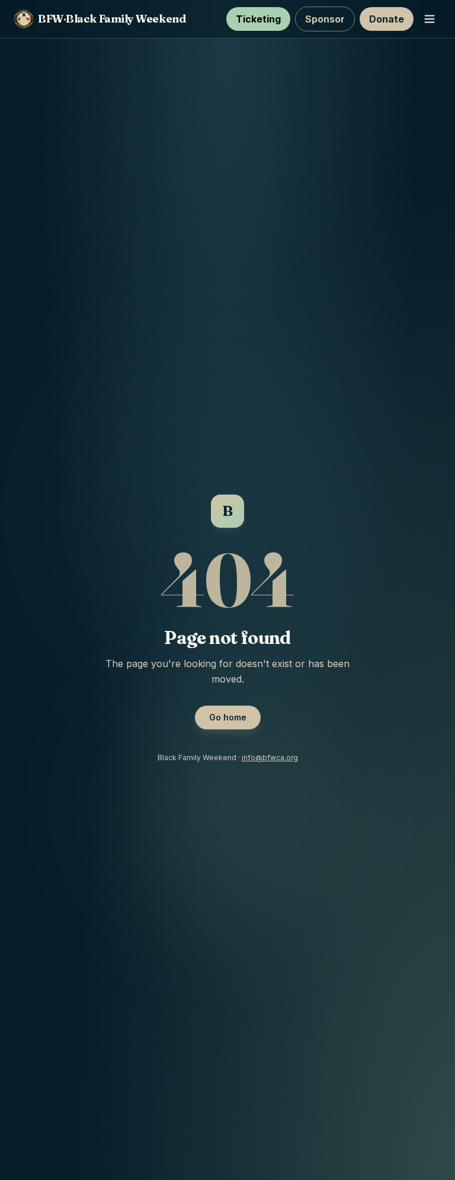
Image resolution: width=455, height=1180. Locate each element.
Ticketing (258, 19)
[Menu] (429, 19)
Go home (227, 717)
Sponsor (325, 19)
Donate (386, 19)
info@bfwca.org (270, 757)
